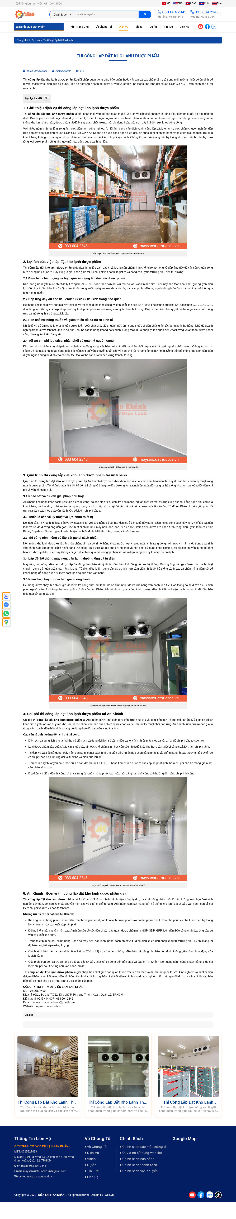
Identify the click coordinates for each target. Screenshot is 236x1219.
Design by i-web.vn (102, 1194)
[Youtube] (200, 26)
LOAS (193, 3)
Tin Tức (168, 26)
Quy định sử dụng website (141, 1153)
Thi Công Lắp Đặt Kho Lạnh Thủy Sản (118, 1104)
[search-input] (105, 14)
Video (138, 26)
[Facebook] (207, 26)
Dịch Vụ (123, 26)
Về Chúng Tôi (104, 26)
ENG (180, 3)
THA (219, 3)
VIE (168, 3)
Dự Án (153, 26)
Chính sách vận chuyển (139, 1171)
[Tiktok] (218, 26)
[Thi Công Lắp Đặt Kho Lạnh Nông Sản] (188, 1066)
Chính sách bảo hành (137, 1159)
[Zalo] (214, 26)
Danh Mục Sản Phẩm (31, 26)
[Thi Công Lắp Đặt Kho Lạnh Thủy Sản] (118, 1066)
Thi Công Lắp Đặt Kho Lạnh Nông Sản (188, 1104)
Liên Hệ (184, 26)
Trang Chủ (82, 26)
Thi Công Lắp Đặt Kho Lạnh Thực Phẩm (48, 1104)
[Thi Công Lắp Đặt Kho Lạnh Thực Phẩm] (47, 1066)
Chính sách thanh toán (139, 1165)
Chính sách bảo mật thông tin (144, 1147)
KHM (206, 3)
